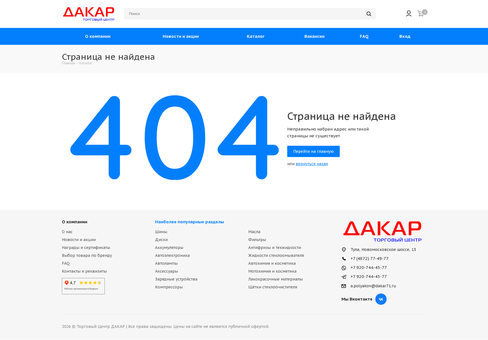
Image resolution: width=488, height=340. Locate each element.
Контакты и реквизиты (84, 271)
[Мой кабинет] (409, 14)
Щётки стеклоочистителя (272, 287)
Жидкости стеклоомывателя (276, 255)
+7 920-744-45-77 (368, 267)
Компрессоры (169, 287)
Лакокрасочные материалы (275, 279)
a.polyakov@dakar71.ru (373, 286)
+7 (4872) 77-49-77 (369, 258)
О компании (74, 221)
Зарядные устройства (176, 279)
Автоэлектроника (172, 255)
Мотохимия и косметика (272, 271)
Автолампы (166, 263)
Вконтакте (381, 299)
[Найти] (369, 13)
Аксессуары (166, 271)
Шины (161, 231)
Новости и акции (79, 239)
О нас (67, 231)
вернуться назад (312, 163)
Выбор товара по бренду (87, 255)
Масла (254, 231)
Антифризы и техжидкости (274, 247)
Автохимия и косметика (272, 263)
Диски (161, 239)
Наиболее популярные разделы (189, 221)
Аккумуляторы (169, 247)
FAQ (66, 263)
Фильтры (257, 239)
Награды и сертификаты (86, 247)
